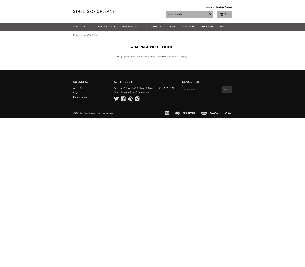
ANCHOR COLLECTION (152, 27)
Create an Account (224, 6)
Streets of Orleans (94, 11)
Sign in (209, 6)
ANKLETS (171, 27)
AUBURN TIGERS (188, 27)
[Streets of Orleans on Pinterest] (130, 99)
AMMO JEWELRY (129, 27)
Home (76, 27)
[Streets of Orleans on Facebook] (123, 99)
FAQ (75, 92)
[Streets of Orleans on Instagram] (137, 99)
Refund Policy (80, 96)
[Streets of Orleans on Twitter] (116, 99)
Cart (226, 14)
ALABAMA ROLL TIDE (107, 27)
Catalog (88, 27)
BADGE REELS (207, 27)
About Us (78, 88)
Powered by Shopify (106, 112)
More (221, 27)
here (164, 56)
